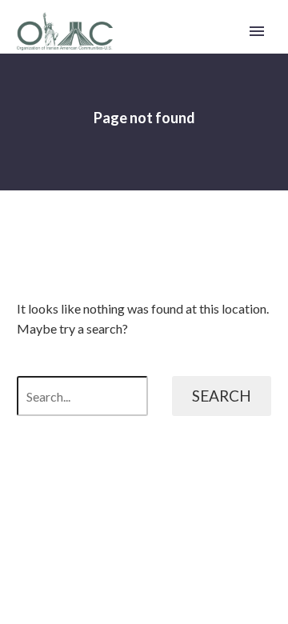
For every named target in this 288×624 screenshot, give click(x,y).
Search (221, 395)
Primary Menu (256, 31)
